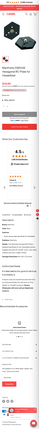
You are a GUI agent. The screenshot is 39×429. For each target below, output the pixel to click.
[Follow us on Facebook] (3, 401)
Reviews (27, 215)
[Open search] (26, 14)
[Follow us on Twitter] (7, 401)
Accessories (17, 215)
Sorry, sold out (19, 114)
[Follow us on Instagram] (11, 401)
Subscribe (9, 384)
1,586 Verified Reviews (19, 159)
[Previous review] (4, 188)
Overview (6, 215)
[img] (19, 156)
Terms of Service (16, 424)
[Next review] (34, 188)
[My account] (31, 14)
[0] (35, 14)
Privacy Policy (6, 424)
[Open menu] (3, 14)
